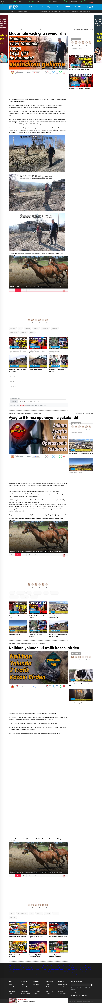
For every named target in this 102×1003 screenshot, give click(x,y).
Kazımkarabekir (66, 974)
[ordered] (29, 401)
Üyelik (10, 989)
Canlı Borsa (54, 11)
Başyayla (77, 974)
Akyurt (40, 965)
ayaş (29, 593)
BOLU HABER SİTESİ (26, 970)
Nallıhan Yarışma (25, 991)
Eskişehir (21, 965)
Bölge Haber (51, 7)
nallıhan (56, 913)
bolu (20, 328)
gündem (48, 913)
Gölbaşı (87, 965)
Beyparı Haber (74, 972)
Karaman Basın (83, 974)
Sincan (56, 967)
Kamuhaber (18, 974)
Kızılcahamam (34, 967)
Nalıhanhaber (85, 972)
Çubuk (69, 965)
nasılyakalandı (13, 597)
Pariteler (35, 993)
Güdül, (91, 965)
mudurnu (54, 328)
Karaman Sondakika (45, 972)
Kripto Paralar (36, 991)
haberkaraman (42, 974)
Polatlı (48, 967)
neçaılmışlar (24, 597)
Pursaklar (52, 967)
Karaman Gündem (24, 972)
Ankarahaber (33, 965)
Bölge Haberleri (42, 29)
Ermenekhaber (54, 974)
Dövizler (35, 986)
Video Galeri (23, 11)
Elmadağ (74, 965)
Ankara (43, 7)
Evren (83, 965)
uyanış (37, 974)
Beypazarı (55, 965)
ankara (12, 593)
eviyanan (36, 328)
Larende (52, 972)
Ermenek (48, 974)
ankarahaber (21, 593)
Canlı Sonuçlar (86, 11)
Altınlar (35, 989)
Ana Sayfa (24, 7)
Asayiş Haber (42, 643)
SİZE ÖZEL (68, 7)
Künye (10, 984)
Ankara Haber (89, 970)
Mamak (40, 967)
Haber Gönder (12, 991)
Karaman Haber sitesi (14, 972)
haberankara (45, 328)
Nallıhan (11, 965)
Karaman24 (57, 972)
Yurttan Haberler (62, 993)
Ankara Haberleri (62, 986)
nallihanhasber (82, 970)
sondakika (23, 332)
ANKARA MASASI (47, 970)
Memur (90, 972)
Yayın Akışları (65, 11)
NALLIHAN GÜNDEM (57, 970)
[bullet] (31, 401)
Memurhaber (12, 974)
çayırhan (28, 328)
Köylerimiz (48, 993)
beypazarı (12, 328)
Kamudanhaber (25, 974)
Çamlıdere (60, 965)
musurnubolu (13, 332)
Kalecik (24, 967)
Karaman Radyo (18, 976)
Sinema (47, 984)
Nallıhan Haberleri (62, 984)
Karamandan (32, 972)
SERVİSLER (77, 7)
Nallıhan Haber (33, 7)
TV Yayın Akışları (25, 986)
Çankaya (65, 965)
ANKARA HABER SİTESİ (15, 970)
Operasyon (34, 597)
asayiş (33, 974)
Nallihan (76, 970)
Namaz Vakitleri (49, 989)
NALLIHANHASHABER (68, 970)
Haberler (59, 7)
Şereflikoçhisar (62, 967)
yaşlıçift (32, 332)
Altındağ (45, 965)
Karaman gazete (26, 976)
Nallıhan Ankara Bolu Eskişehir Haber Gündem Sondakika (23, 29)
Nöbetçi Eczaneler (25, 993)
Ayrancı (60, 974)
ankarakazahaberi (22, 913)
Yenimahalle (69, 967)
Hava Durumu (43, 11)
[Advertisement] (51, 21)
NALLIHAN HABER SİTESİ (84, 967)
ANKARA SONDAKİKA (37, 970)
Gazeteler (13, 11)
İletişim (10, 993)
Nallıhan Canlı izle (25, 989)
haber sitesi (26, 965)
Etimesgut (78, 965)
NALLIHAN (75, 967)
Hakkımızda (11, 986)
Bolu (18, 965)
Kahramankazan (18, 967)
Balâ (51, 965)
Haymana (11, 967)
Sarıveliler (72, 974)
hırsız (46, 593)
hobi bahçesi (54, 593)
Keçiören (28, 967)
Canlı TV (33, 11)
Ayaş (40, 413)
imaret (30, 974)
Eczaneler (75, 11)
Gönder (14, 401)
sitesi (37, 965)
